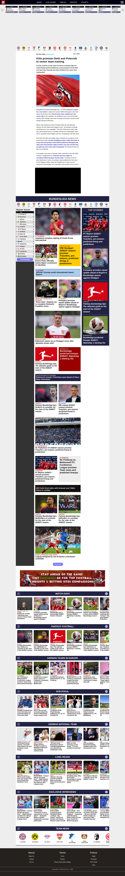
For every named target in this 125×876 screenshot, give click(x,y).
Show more (58, 564)
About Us (31, 856)
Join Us (31, 862)
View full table (25, 259)
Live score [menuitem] (51, 2)
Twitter (94, 856)
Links (93, 865)
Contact (31, 859)
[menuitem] (18, 2)
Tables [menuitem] (63, 2)
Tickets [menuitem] (84, 2)
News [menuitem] (39, 2)
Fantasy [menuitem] (73, 2)
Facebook (94, 859)
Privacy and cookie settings (62, 862)
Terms (62, 856)
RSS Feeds (93, 862)
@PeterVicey (50, 54)
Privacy (62, 859)
